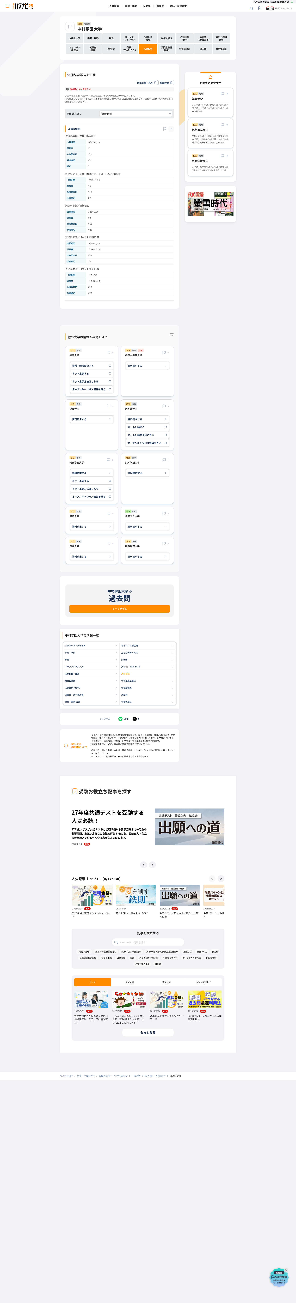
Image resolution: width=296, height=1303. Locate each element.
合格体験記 (126, 701)
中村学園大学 (89, 29)
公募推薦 (121, 957)
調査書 (158, 963)
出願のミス (202, 951)
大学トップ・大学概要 (75, 645)
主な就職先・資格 (129, 652)
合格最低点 (126, 687)
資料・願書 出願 (72, 701)
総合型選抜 (70, 680)
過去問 (124, 694)
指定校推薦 (106, 957)
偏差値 (215, 951)
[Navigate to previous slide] (143, 864)
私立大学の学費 (142, 963)
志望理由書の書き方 (148, 957)
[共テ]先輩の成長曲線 (131, 951)
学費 (67, 659)
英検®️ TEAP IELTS (130, 666)
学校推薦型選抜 (128, 680)
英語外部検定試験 (88, 957)
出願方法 (187, 951)
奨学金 (124, 659)
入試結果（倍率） (73, 687)
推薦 (132, 957)
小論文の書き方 (170, 957)
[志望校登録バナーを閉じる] (286, 1269)
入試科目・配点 (72, 673)
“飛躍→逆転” (84, 951)
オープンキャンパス (74, 666)
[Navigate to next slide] (152, 864)
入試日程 (125, 673)
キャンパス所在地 (129, 645)
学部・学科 (70, 652)
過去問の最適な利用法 (105, 951)
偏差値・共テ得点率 (74, 694)
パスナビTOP (66, 1076)
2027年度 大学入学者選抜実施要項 (162, 951)
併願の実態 (211, 957)
